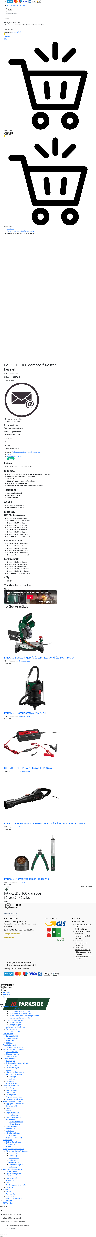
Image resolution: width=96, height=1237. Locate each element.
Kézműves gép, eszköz (14, 1074)
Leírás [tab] (9, 454)
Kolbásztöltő (13, 1160)
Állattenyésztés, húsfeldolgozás (17, 1151)
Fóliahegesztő (11, 1095)
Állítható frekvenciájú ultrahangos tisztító (24, 1016)
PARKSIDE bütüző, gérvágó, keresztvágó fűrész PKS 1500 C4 (39, 657)
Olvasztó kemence (12, 1054)
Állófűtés (9, 1192)
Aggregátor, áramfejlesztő (15, 1104)
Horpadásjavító (11, 1135)
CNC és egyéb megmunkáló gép (17, 1063)
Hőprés (8, 1070)
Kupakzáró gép (11, 1083)
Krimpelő (9, 1043)
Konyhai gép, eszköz (10, 1176)
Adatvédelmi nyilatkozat (83, 924)
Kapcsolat (6, 995)
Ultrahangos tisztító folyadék (19, 1011)
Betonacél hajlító (12, 1036)
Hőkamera (10, 1147)
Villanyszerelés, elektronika (12, 1169)
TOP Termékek (8, 1203)
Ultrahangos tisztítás (13, 1009)
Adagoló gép (10, 1061)
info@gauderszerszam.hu (13, 934)
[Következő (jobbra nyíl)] (2, 1236)
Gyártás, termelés (9, 1059)
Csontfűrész (13, 1153)
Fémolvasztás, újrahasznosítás (14, 1049)
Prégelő (12, 1079)
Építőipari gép (8, 1034)
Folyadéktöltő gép (12, 1068)
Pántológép (10, 1088)
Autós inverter (11, 1196)
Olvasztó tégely (11, 1056)
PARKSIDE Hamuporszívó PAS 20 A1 (25, 713)
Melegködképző (15, 1025)
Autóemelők (10, 1194)
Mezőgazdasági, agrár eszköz (13, 1149)
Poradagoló (10, 1081)
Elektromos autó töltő (14, 1198)
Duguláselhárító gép (13, 1031)
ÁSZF (76, 927)
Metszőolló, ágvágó (16, 1165)
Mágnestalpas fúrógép (14, 1137)
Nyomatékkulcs (14, 1124)
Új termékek (7, 1201)
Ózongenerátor (11, 1029)
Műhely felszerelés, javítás (12, 1101)
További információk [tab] (14, 457)
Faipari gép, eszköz (9, 1045)
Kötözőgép (13, 1167)
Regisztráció (16, 32)
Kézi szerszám (11, 1119)
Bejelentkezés (10, 29)
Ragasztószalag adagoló (14, 1097)
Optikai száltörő (11, 1171)
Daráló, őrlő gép (12, 1065)
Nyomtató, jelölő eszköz (14, 1099)
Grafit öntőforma (12, 1052)
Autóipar (6, 1189)
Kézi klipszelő (14, 1158)
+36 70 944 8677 (9, 937)
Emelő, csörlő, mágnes (14, 1117)
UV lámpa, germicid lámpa (15, 1027)
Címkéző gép (10, 1092)
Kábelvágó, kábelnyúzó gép (15, 1072)
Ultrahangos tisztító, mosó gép (20, 1013)
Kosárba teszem (24, 661)
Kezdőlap (10, 229)
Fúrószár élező (11, 1128)
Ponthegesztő (14, 1115)
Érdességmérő (11, 1144)
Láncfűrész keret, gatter (14, 1047)
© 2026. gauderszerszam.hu (17, 5)
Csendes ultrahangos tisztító (19, 1018)
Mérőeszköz (7, 1140)
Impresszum (79, 941)
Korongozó (13, 1077)
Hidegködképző (15, 1022)
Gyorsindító (10, 1131)
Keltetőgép (13, 1156)
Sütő (7, 1183)
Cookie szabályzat (81, 929)
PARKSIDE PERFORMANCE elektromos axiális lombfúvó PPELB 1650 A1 (45, 823)
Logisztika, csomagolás (11, 1086)
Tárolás (8, 1110)
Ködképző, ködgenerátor (15, 1020)
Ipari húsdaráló (11, 1178)
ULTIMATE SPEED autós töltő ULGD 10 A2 (28, 768)
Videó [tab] (11, 459)
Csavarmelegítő (11, 1106)
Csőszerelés (10, 1108)
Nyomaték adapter (16, 1122)
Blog (4, 997)
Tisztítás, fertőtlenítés (10, 1007)
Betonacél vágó (11, 1040)
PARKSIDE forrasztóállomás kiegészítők (27, 878)
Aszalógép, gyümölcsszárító (16, 1185)
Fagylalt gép (10, 1187)
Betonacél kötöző (12, 1038)
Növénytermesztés (12, 1162)
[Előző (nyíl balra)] (1, 1236)
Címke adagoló (11, 1090)
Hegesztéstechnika (13, 1113)
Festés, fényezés (12, 1126)
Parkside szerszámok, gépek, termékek (21, 231)
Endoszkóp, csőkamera (14, 1142)
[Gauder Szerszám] (9, 10)
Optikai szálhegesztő (13, 1174)
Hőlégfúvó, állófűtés (13, 1133)
